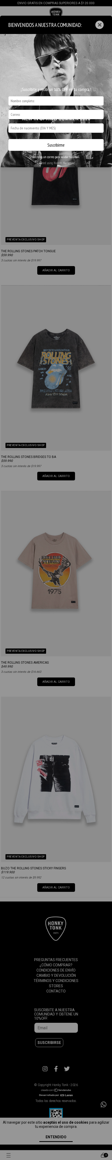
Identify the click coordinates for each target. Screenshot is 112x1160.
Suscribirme (56, 145)
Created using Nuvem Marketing (56, 163)
